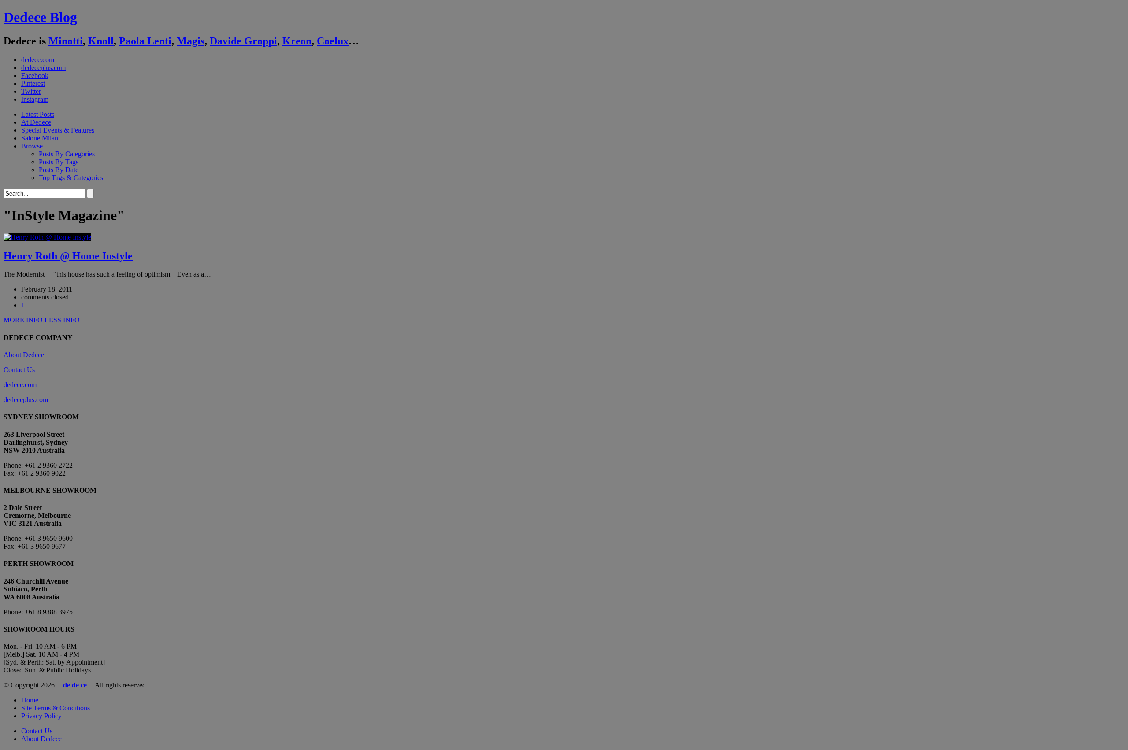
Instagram (34, 99)
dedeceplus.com (43, 67)
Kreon (297, 41)
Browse (32, 146)
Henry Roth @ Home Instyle (68, 256)
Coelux (333, 41)
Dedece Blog (40, 17)
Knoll (101, 41)
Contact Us (19, 369)
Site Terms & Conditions (55, 708)
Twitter (31, 91)
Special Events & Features (57, 130)
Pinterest (33, 83)
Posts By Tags (58, 162)
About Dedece (24, 354)
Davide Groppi (243, 41)
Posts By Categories (67, 154)
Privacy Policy (41, 716)
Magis (190, 41)
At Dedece (36, 122)
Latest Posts (37, 114)
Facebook (34, 75)
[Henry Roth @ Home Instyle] (47, 237)
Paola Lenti (145, 41)
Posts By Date (58, 170)
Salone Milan (39, 138)
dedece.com (37, 59)
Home (29, 700)
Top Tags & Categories (71, 177)
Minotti (65, 41)
